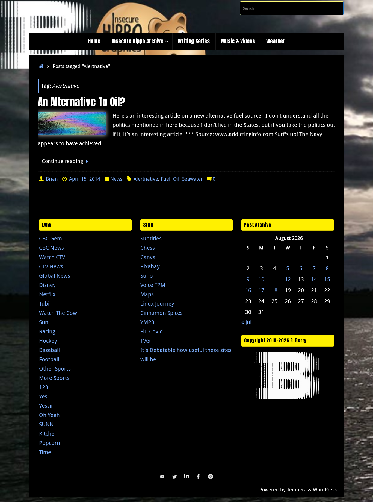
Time (45, 452)
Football (49, 359)
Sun (43, 322)
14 (314, 279)
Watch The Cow (58, 312)
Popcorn (49, 443)
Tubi (44, 303)
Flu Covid (151, 331)
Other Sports (55, 368)
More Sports (54, 377)
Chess (147, 247)
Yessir (46, 405)
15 (327, 279)
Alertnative (146, 178)
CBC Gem (50, 238)
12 (288, 279)
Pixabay (150, 266)
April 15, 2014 (84, 178)
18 (274, 290)
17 (261, 290)
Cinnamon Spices (161, 312)
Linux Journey (157, 303)
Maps (147, 294)
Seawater (192, 178)
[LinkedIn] (186, 476)
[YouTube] (162, 476)
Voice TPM (152, 285)
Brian (52, 178)
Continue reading (62, 161)
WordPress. (325, 489)
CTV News (51, 266)
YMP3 (147, 322)
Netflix (47, 294)
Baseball (49, 350)
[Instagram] (210, 476)
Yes (43, 396)
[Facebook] (198, 476)
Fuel (165, 178)
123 (43, 387)
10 (261, 279)
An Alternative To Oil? (81, 102)
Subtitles (151, 238)
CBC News (51, 247)
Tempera (297, 489)
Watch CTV (52, 257)
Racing (47, 331)
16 (248, 290)
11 (274, 279)
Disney (47, 285)
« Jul (246, 322)
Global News (54, 275)
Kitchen (48, 433)
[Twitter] (174, 476)
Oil (176, 178)
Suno (146, 275)
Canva (148, 257)
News (116, 178)
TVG (145, 340)
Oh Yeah (49, 415)
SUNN (46, 424)
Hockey (48, 340)
